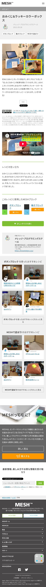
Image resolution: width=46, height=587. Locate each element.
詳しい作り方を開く (24, 223)
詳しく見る (23, 448)
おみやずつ (7, 309)
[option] (23, 59)
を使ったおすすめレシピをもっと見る (23, 320)
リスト (23, 102)
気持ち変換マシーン (32, 380)
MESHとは (5, 525)
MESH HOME (6, 498)
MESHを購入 (12, 516)
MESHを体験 (33, 516)
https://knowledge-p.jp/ (24, 251)
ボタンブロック (8, 34)
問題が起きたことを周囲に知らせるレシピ (12, 284)
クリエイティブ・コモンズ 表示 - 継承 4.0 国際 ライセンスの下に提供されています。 (28, 111)
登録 (40, 483)
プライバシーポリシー (20, 487)
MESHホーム (6, 521)
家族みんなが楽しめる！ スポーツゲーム (34, 284)
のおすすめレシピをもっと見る (23, 389)
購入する (16, 212)
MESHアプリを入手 (8, 556)
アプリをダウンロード (8, 560)
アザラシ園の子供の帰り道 (34, 310)
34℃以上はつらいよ (32, 354)
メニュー (5, 9)
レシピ (14, 498)
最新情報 (4, 546)
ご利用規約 (6, 487)
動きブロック (20, 34)
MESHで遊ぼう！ (33, 34)
